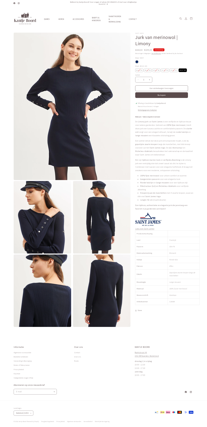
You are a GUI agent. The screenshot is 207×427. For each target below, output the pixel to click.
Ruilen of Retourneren (22, 365)
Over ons (77, 357)
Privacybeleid (19, 369)
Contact (77, 352)
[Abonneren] (54, 392)
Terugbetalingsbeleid (47, 421)
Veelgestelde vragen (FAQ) (23, 378)
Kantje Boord (22, 421)
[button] (180, 18)
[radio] (136, 61)
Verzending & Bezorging (23, 361)
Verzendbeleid (88, 421)
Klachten (17, 374)
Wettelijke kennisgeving (102, 421)
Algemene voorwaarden (22, 352)
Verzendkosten (156, 53)
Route (76, 361)
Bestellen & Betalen (21, 357)
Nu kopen (162, 95)
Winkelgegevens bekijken (147, 110)
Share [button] (140, 310)
